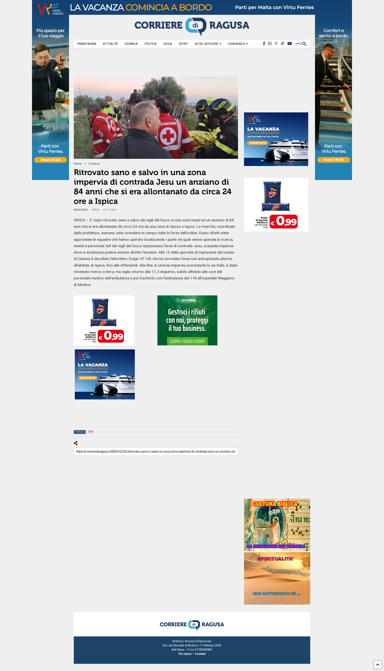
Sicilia (167, 43)
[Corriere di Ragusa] (192, 35)
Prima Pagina (86, 43)
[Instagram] (270, 43)
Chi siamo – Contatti (192, 653)
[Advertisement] (146, 64)
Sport (183, 43)
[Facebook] (264, 43)
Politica (151, 43)
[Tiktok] (282, 43)
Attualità (110, 43)
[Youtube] (289, 43)
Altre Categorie (206, 43)
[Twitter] (276, 43)
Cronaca (131, 43)
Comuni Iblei (236, 43)
